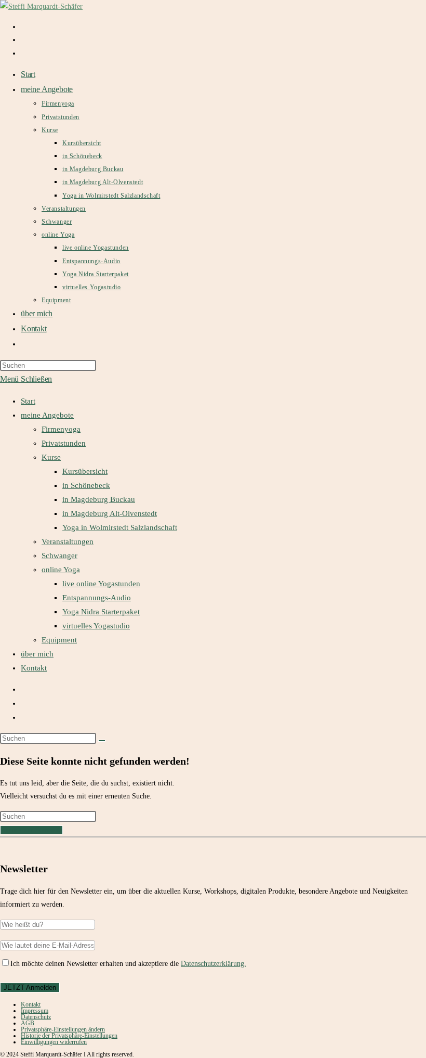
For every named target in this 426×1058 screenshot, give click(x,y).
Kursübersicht (85, 471)
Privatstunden (64, 443)
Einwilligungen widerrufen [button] (54, 1042)
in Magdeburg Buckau (98, 499)
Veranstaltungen (68, 541)
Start (28, 401)
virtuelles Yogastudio (96, 626)
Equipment (59, 640)
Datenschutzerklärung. (213, 963)
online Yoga (61, 569)
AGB (27, 1023)
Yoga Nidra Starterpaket (101, 612)
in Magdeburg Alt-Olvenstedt (109, 513)
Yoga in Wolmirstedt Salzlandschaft (119, 527)
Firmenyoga (61, 429)
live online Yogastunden (101, 583)
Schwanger (59, 555)
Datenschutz (36, 1017)
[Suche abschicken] (101, 741)
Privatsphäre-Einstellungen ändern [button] (63, 1029)
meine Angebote (47, 415)
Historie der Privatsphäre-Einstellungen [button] (69, 1035)
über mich (37, 654)
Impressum (34, 1010)
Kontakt (34, 668)
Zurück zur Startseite (31, 830)
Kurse (51, 457)
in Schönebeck (86, 485)
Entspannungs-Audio (96, 597)
